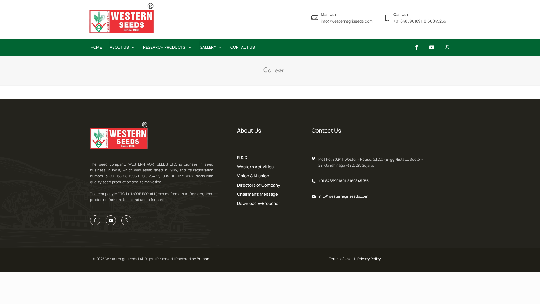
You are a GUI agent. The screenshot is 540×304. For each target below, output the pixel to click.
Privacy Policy (369, 258)
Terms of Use (340, 258)
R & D (242, 157)
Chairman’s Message (257, 194)
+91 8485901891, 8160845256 (343, 180)
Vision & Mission (253, 176)
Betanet (204, 258)
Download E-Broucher (258, 203)
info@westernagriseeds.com (343, 196)
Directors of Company (258, 185)
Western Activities (255, 167)
